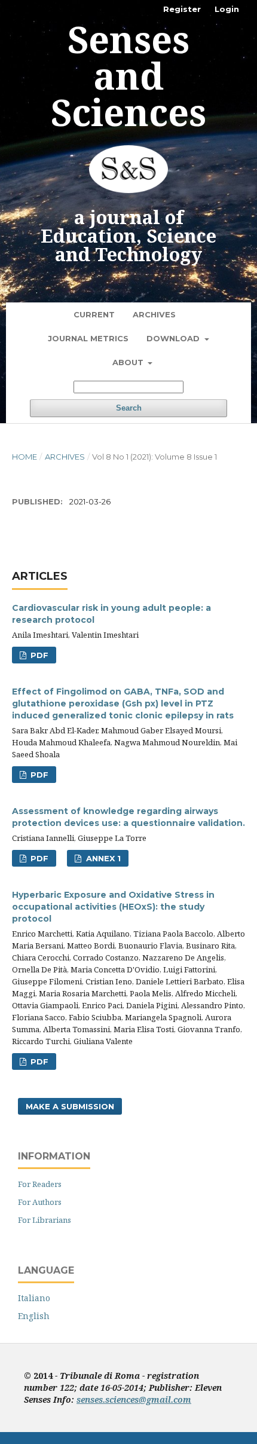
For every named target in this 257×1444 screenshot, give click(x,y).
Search (129, 407)
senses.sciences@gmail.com (134, 1399)
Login (227, 9)
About (129, 362)
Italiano (34, 1298)
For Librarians (44, 1219)
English (34, 1315)
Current (94, 314)
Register (182, 9)
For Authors (40, 1202)
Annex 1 (102, 858)
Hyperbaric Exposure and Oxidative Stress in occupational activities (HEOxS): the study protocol (113, 906)
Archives (154, 314)
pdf (38, 655)
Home (24, 456)
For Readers (40, 1184)
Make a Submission (70, 1106)
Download (174, 338)
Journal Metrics (88, 338)
